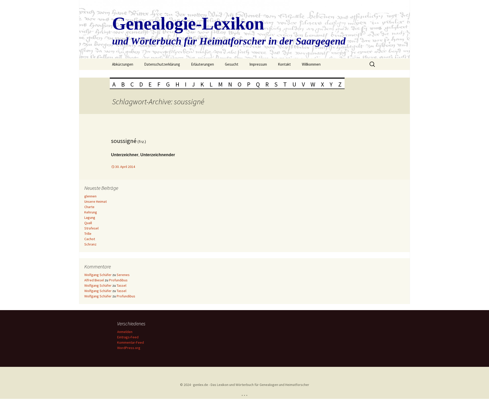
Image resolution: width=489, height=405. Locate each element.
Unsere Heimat (95, 201)
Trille (87, 233)
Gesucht (231, 64)
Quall (88, 223)
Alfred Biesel (94, 280)
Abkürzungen (122, 64)
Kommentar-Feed (130, 342)
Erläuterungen (202, 64)
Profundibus (118, 280)
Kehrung (90, 212)
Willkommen (311, 64)
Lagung (89, 217)
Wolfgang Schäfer (98, 274)
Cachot (89, 239)
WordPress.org (128, 347)
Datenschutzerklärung (162, 64)
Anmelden (124, 331)
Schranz (90, 244)
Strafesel (91, 228)
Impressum (258, 64)
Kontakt (284, 64)
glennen (90, 196)
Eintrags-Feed (128, 337)
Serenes (123, 274)
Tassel (121, 285)
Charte (89, 207)
